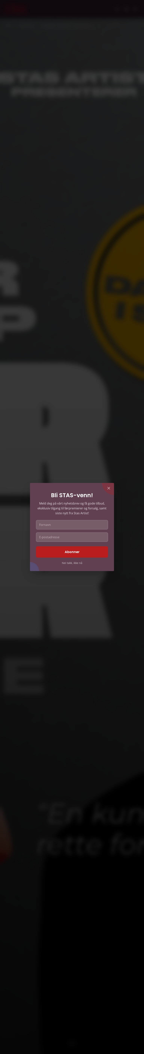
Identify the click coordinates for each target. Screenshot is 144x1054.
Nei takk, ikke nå (72, 563)
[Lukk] (108, 488)
